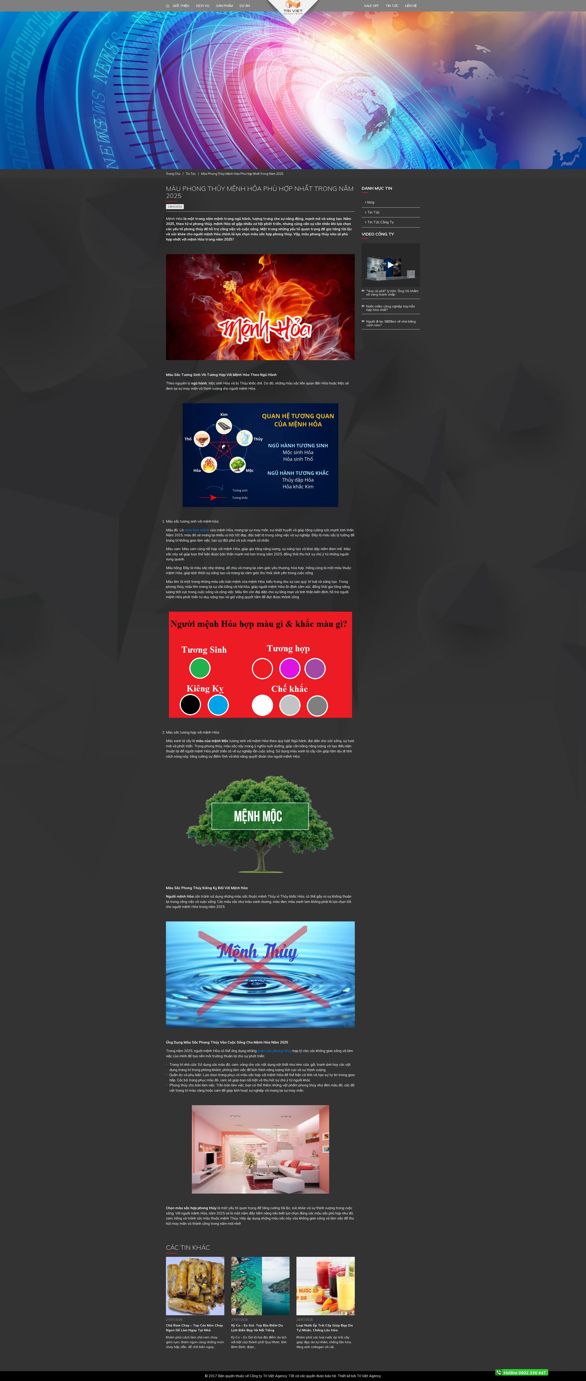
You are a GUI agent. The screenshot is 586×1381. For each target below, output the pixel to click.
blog (370, 202)
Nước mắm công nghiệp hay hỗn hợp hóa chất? (390, 308)
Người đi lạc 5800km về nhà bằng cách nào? (391, 323)
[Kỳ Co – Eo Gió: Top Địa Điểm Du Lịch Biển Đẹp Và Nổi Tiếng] (260, 1286)
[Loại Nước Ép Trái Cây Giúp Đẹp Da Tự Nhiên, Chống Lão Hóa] (325, 1286)
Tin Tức (373, 212)
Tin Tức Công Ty (380, 222)
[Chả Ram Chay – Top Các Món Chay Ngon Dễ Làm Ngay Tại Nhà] (195, 1286)
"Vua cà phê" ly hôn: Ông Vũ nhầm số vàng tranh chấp (392, 292)
